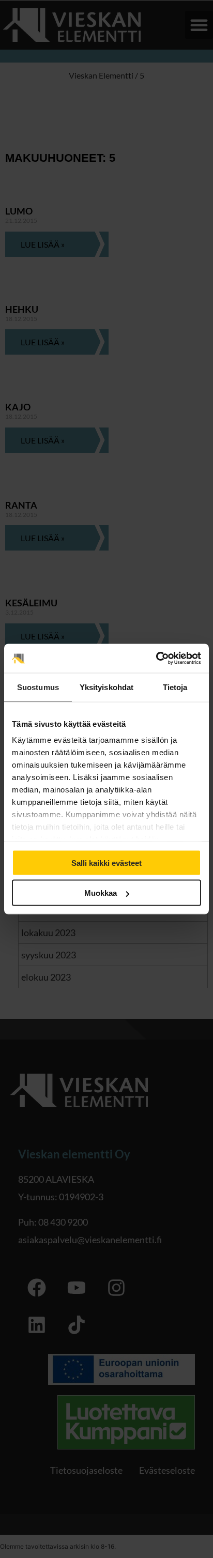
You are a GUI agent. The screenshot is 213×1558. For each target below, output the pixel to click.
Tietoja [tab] (175, 686)
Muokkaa (100, 893)
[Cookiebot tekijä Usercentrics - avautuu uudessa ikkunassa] (156, 658)
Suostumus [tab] (38, 686)
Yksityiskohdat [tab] (106, 686)
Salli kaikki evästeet (106, 862)
